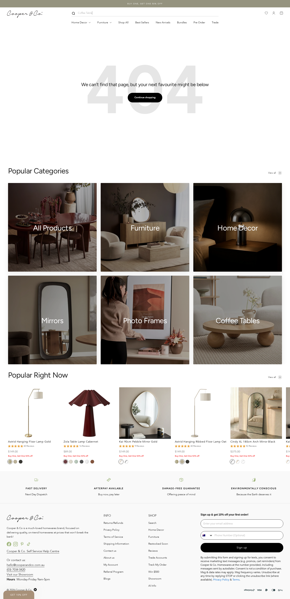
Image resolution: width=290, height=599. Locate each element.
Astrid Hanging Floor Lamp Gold (29, 442)
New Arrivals (163, 22)
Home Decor (79, 22)
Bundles (182, 22)
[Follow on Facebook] (9, 544)
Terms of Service (113, 537)
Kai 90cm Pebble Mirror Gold (138, 442)
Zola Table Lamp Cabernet (81, 442)
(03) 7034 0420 (16, 570)
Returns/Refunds (113, 523)
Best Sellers (142, 22)
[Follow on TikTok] (28, 544)
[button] (18, 595)
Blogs (107, 579)
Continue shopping (145, 97)
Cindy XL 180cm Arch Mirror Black (252, 442)
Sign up (242, 547)
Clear (216, 13)
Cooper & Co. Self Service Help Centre (33, 551)
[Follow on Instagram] (15, 544)
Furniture (102, 22)
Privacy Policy (111, 530)
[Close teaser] (35, 589)
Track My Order (157, 565)
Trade (215, 22)
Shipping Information (116, 544)
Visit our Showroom (20, 574)
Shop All (123, 22)
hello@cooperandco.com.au (25, 565)
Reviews (153, 551)
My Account (111, 565)
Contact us (110, 551)
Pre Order (199, 22)
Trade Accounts (157, 558)
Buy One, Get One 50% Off (145, 3)
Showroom (154, 579)
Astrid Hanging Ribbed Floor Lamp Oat (200, 442)
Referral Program (114, 572)
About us (109, 558)
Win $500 (153, 572)
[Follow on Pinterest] (22, 544)
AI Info (152, 586)
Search (152, 523)
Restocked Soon (158, 544)
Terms (235, 580)
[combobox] (207, 535)
